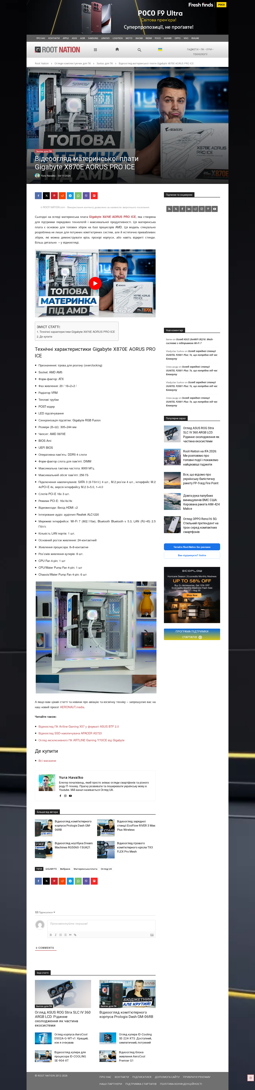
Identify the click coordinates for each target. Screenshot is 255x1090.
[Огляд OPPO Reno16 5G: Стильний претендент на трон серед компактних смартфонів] (172, 524)
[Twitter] (176, 209)
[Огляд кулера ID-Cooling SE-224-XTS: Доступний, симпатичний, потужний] (107, 1038)
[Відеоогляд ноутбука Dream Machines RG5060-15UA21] (43, 849)
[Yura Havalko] (47, 785)
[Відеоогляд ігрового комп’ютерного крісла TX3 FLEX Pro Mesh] (106, 849)
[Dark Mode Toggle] (250, 1077)
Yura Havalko (71, 777)
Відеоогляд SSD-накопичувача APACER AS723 (70, 733)
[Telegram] (70, 195)
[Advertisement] (192, 270)
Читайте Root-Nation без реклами (192, 547)
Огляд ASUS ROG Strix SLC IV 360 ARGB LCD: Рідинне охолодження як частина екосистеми (63, 1019)
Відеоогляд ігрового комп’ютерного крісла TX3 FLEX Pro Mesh (135, 847)
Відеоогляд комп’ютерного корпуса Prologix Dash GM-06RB (73, 825)
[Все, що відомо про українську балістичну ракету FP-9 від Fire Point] (172, 480)
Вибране (65, 868)
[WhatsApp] (78, 195)
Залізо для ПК (105, 63)
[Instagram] (65, 794)
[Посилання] (75, 935)
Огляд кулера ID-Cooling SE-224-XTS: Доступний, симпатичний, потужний (135, 1038)
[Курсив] (55, 935)
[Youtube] (70, 794)
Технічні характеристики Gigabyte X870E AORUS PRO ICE (77, 331)
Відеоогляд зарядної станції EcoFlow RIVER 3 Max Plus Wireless (136, 825)
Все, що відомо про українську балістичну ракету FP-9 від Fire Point (200, 479)
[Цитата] (70, 935)
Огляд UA (106, 868)
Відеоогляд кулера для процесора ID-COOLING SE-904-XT (70, 1056)
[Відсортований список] (60, 935)
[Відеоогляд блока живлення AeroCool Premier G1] (107, 1056)
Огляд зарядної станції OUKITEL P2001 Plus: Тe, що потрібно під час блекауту (192, 354)
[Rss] (169, 209)
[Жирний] (50, 935)
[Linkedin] (189, 209)
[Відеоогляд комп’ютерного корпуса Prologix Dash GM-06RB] (43, 828)
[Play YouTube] (95, 283)
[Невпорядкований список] (65, 935)
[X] (46, 195)
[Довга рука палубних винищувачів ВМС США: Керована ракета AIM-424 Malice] (172, 501)
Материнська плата (85, 868)
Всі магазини (47, 760)
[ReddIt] (62, 195)
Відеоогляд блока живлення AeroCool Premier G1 (132, 1056)
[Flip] (94, 195)
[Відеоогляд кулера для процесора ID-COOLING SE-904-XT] (43, 1056)
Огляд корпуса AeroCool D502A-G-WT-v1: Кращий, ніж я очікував (71, 1038)
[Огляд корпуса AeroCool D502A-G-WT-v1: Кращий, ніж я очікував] (43, 1038)
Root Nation (42, 63)
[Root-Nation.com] (57, 50)
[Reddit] (195, 209)
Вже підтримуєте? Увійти (192, 555)
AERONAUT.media (72, 707)
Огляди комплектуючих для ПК (72, 63)
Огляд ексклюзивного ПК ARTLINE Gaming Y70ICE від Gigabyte (81, 740)
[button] (139, 50)
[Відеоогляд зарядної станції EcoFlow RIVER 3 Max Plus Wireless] (106, 828)
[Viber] (86, 195)
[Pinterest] (54, 195)
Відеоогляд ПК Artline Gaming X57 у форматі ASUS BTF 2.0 (79, 726)
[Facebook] (38, 195)
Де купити (46, 336)
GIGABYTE (51, 868)
